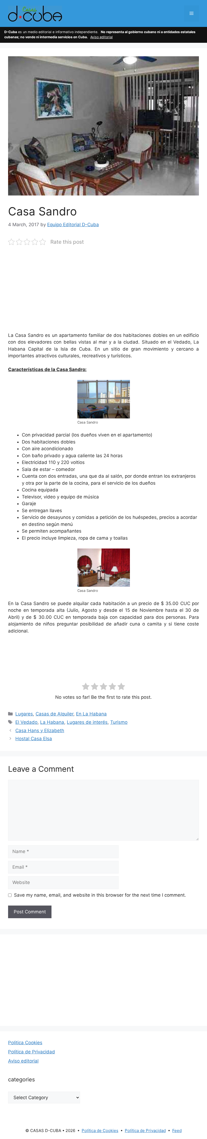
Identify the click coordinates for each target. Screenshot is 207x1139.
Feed (177, 1130)
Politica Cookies (25, 1042)
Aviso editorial (101, 37)
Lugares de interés (87, 722)
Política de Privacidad (31, 1051)
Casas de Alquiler (54, 714)
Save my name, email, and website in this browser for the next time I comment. (100, 895)
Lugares (24, 714)
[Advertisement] (103, 292)
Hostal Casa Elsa (33, 738)
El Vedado (26, 722)
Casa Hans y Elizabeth (39, 730)
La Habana (52, 722)
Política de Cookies (100, 1130)
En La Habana (91, 714)
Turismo (118, 722)
